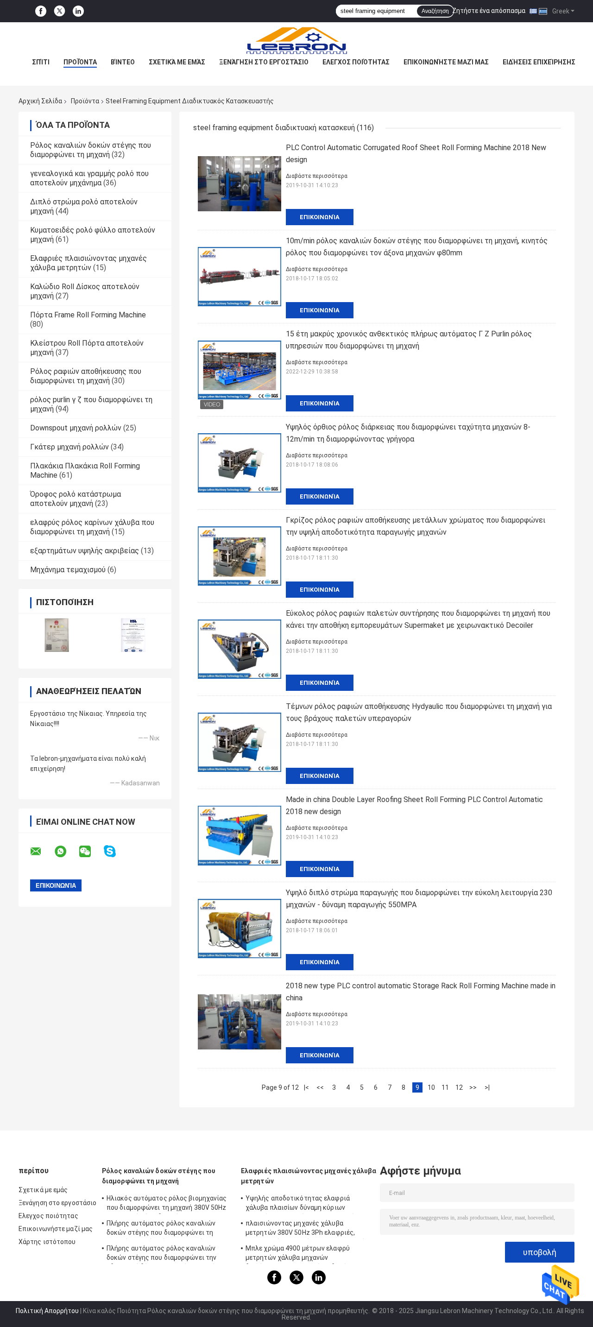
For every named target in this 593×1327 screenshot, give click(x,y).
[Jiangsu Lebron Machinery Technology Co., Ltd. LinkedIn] (78, 11)
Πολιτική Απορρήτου (47, 1310)
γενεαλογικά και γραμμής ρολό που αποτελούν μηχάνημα (89, 178)
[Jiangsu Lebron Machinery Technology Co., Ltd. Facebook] (40, 11)
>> (473, 1087)
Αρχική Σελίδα (40, 101)
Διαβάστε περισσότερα (316, 176)
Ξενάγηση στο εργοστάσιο (264, 62)
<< (320, 1087)
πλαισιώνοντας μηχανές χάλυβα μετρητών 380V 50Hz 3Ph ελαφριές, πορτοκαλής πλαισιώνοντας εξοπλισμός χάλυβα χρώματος (307, 1229)
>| (487, 1087)
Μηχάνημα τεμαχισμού (68, 569)
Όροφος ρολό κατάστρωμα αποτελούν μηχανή (75, 499)
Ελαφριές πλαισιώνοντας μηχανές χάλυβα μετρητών (88, 263)
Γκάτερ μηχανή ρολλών (69, 446)
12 (459, 1087)
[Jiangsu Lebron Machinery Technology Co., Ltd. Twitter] (59, 11)
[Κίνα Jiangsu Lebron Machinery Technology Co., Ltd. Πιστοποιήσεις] (57, 635)
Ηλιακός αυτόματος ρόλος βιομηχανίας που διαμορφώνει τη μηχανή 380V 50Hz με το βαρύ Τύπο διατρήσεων (167, 1204)
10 (431, 1087)
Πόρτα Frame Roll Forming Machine (88, 314)
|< (306, 1087)
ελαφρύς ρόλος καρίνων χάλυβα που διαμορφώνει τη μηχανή (92, 527)
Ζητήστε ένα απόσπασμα (488, 10)
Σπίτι (41, 62)
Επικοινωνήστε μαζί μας (446, 62)
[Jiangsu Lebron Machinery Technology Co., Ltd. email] (41, 851)
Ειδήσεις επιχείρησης (539, 62)
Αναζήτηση (435, 11)
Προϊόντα (80, 62)
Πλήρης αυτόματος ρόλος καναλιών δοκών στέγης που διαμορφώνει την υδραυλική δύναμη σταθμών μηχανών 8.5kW (163, 1254)
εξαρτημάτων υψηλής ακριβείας (84, 550)
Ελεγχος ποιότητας (356, 62)
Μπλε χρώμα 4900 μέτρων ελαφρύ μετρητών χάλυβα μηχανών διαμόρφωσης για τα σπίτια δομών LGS (305, 1254)
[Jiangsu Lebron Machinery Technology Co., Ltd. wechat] (90, 851)
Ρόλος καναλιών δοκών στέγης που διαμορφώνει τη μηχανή (90, 150)
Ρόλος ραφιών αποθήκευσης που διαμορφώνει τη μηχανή (85, 376)
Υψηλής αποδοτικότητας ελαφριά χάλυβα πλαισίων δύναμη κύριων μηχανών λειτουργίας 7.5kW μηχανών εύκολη (302, 1204)
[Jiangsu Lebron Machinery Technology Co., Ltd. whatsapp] (66, 851)
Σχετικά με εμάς (177, 62)
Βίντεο (123, 62)
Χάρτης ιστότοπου (47, 1241)
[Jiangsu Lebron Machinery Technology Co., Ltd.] (296, 41)
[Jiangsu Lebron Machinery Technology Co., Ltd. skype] (115, 851)
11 (445, 1087)
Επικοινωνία (320, 217)
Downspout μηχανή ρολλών (75, 427)
